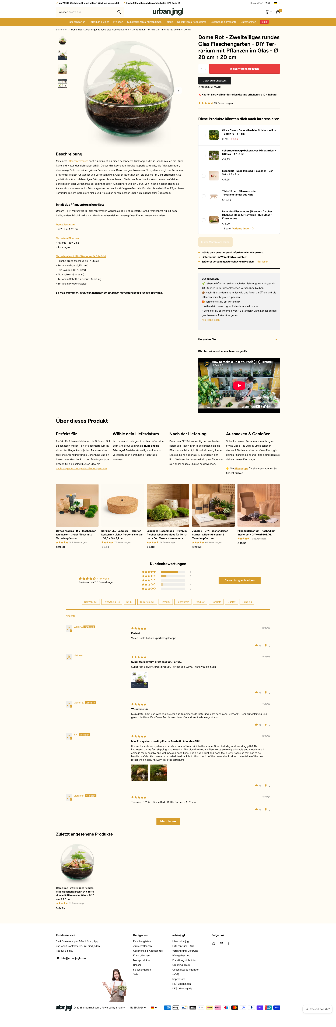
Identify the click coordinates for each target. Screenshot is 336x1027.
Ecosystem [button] (183, 601)
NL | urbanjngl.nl (181, 983)
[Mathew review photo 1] (139, 679)
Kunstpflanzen (141, 955)
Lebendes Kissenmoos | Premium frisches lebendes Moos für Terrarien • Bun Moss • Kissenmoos (247, 215)
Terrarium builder (99, 21)
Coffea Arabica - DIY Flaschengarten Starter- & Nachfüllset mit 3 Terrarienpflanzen (76, 534)
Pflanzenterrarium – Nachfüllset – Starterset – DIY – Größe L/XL (257, 532)
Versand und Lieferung (185, 950)
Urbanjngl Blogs (181, 964)
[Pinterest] (221, 943)
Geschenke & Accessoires (148, 950)
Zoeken (119, 12)
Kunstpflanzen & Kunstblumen (144, 21)
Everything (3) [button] (112, 601)
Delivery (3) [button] (90, 601)
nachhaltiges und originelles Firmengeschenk (81, 468)
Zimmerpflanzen (142, 945)
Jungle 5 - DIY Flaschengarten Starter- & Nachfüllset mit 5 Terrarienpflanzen (210, 534)
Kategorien (140, 935)
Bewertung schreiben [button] (240, 580)
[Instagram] (213, 943)
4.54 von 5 (103, 578)
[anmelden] (269, 12)
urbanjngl (178, 935)
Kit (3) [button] (129, 601)
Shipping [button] (247, 601)
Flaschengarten (76, 21)
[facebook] (229, 943)
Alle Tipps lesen (211, 319)
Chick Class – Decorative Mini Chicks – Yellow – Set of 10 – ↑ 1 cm (249, 132)
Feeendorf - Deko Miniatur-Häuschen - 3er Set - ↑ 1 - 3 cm (247, 172)
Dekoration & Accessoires (191, 21)
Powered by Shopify (113, 1007)
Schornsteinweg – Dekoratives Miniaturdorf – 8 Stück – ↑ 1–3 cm (249, 152)
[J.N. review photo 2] (158, 772)
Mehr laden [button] (168, 821)
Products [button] (216, 601)
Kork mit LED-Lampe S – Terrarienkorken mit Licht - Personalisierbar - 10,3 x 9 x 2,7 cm (122, 534)
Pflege (169, 21)
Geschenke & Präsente (223, 21)
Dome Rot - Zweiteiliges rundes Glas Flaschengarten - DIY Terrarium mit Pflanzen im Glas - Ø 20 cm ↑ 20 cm (75, 893)
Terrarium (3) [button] (147, 601)
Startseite (61, 29)
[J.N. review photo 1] (139, 772)
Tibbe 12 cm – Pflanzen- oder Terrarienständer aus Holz (239, 193)
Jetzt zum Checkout (214, 80)
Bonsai (137, 964)
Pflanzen (118, 21)
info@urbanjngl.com (73, 958)
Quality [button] (231, 601)
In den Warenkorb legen (244, 68)
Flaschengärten (142, 941)
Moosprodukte (141, 960)
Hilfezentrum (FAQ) (259, 3)
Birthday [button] (165, 601)
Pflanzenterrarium (78, 160)
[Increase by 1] (206, 65)
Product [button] (200, 601)
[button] (178, 90)
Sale (135, 974)
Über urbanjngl (180, 941)
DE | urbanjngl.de (182, 988)
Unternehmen (248, 21)
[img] (138, 628)
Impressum (178, 979)
